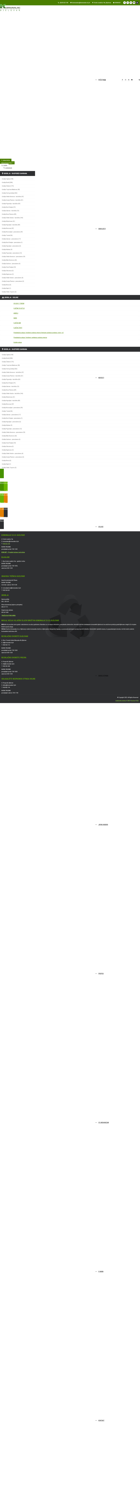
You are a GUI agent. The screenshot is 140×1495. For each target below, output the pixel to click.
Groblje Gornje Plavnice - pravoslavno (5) (13, 281)
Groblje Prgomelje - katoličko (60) (11, 203)
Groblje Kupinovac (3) (8, 274)
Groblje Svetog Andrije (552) (9, 193)
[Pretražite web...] (139, 80)
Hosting (133, 700)
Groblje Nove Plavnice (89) (9, 214)
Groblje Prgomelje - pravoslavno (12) (12, 253)
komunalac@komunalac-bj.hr (81, 3)
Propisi (101, 973)
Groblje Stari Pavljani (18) (9, 267)
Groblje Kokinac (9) (7, 249)
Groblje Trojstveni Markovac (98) (11, 189)
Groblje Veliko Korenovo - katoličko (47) (13, 196)
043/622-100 (6, 544)
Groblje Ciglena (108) (7, 179)
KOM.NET (118, 3)
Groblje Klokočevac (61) (8, 221)
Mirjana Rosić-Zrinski (7, 162)
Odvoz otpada (103, 676)
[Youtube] (134, 2)
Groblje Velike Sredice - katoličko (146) (12, 218)
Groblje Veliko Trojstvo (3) (9, 292)
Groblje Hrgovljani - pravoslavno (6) (11, 246)
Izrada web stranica (121, 700)
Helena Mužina (6, 160)
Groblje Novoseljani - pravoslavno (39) (12, 232)
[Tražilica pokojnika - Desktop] (137, 2)
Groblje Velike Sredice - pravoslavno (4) (12, 278)
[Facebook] (124, 2)
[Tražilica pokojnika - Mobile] (135, 80)
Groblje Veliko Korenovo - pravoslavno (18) (13, 256)
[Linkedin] (131, 2)
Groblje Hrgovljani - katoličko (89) (11, 225)
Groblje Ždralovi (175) (8, 186)
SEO (137, 700)
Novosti (101, 378)
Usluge (100, 527)
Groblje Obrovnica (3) (8, 271)
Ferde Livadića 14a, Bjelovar (102, 3)
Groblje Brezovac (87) (8, 228)
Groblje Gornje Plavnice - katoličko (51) (12, 200)
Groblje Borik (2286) (7, 182)
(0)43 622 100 (64, 3)
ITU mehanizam (103, 1122)
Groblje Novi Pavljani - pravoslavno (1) (12, 242)
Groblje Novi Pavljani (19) (9, 207)
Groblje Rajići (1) (6, 288)
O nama (100, 1271)
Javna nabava (103, 825)
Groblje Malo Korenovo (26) (9, 260)
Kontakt (101, 1420)
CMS (128, 700)
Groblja (5, 165)
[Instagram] (127, 2)
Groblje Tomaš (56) (7, 235)
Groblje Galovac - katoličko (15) (10, 211)
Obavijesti (102, 229)
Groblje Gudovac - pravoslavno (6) (11, 263)
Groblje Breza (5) (6, 285)
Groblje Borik (8, 168)
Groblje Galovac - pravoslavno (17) (11, 239)
